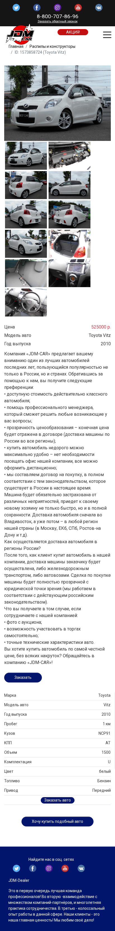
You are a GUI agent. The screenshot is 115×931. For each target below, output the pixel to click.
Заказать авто (57, 800)
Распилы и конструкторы (52, 46)
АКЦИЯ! (73, 32)
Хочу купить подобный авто (57, 821)
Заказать (23, 677)
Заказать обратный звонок (58, 21)
